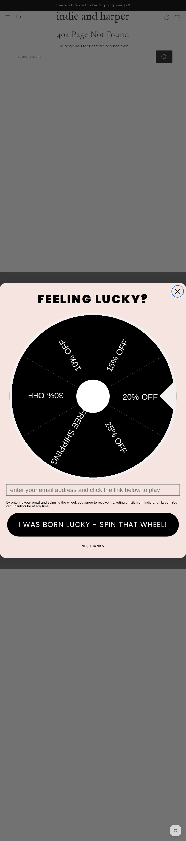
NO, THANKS (93, 546)
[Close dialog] (178, 291)
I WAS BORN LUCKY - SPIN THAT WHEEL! (92, 525)
